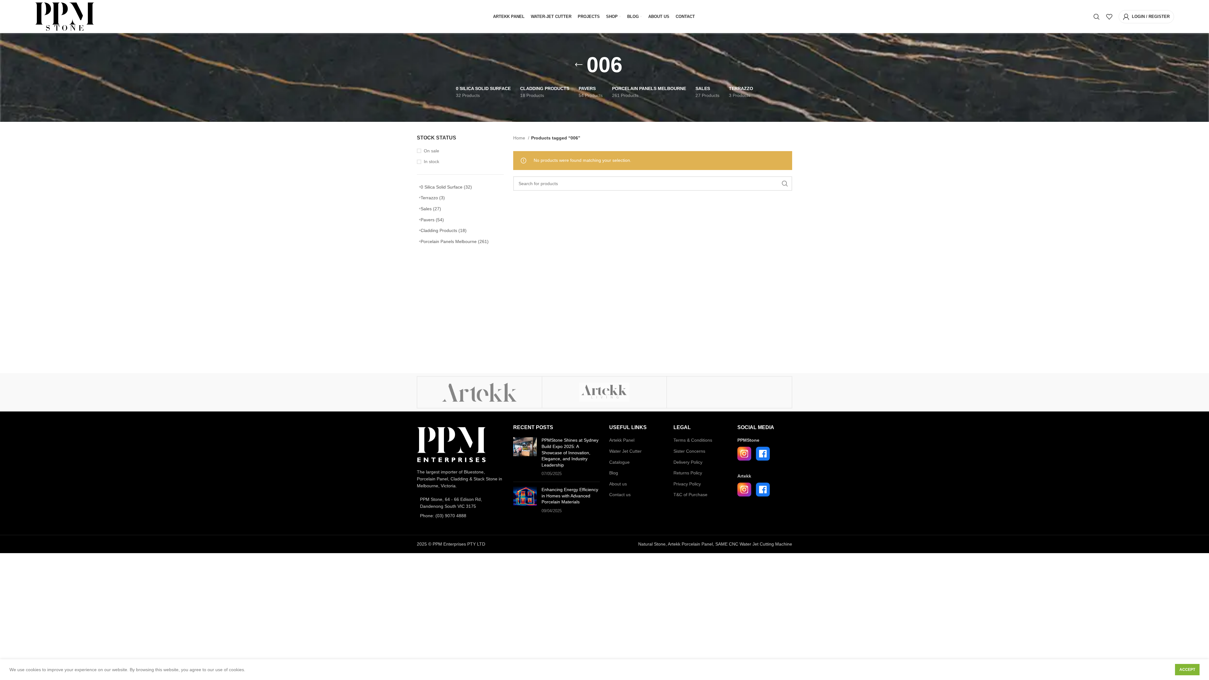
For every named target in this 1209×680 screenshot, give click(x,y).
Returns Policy (687, 472)
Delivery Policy (687, 462)
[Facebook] (763, 454)
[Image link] (451, 444)
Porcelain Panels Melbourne (455, 241)
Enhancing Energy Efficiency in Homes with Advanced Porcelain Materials (570, 495)
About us (618, 483)
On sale (431, 150)
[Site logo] (64, 16)
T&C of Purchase (690, 494)
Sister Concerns (689, 451)
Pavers (432, 219)
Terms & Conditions (692, 440)
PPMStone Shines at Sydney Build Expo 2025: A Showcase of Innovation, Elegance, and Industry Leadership (570, 452)
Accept (1187, 669)
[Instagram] (744, 454)
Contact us (620, 494)
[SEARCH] (785, 183)
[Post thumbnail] (525, 457)
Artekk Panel (621, 440)
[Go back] (579, 65)
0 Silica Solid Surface (446, 187)
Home (519, 137)
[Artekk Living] (604, 392)
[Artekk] (479, 392)
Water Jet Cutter (625, 451)
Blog (613, 472)
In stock (431, 161)
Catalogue (619, 462)
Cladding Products (444, 230)
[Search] (1096, 16)
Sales (431, 208)
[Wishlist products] (1109, 16)
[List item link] (460, 503)
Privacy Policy (687, 483)
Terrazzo (433, 197)
